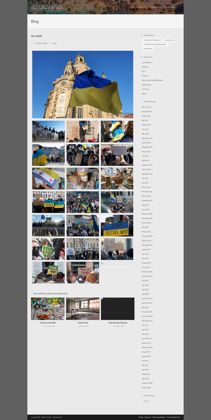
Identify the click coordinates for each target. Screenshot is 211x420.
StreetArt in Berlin (48, 323)
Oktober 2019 (146, 241)
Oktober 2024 (146, 125)
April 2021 (145, 205)
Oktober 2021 (146, 196)
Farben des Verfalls (152, 40)
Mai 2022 (145, 183)
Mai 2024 (145, 129)
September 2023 (147, 147)
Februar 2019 (146, 263)
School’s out (83, 323)
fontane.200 (170, 40)
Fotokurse (145, 67)
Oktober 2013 (146, 343)
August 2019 (146, 249)
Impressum (148, 417)
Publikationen (146, 85)
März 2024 (145, 134)
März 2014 (145, 334)
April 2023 (145, 160)
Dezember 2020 (147, 214)
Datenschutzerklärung (159, 417)
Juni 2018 (145, 285)
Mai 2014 (145, 329)
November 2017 (147, 298)
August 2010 (146, 374)
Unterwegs (145, 89)
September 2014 (147, 321)
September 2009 (147, 383)
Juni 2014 (145, 325)
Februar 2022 (146, 187)
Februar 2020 (146, 232)
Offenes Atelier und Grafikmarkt (152, 80)
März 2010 (145, 379)
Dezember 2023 (147, 138)
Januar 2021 (146, 209)
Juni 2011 (145, 361)
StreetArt (147, 49)
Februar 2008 (146, 387)
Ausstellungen (146, 62)
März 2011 (145, 370)
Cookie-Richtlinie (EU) (173, 417)
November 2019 (147, 236)
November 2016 (147, 312)
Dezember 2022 (147, 165)
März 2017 (145, 307)
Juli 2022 (145, 178)
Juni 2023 (145, 156)
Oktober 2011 (146, 356)
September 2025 (147, 111)
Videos (144, 94)
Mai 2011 (145, 365)
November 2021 (147, 192)
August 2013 (146, 352)
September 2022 (147, 174)
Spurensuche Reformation (154, 44)
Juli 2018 (145, 281)
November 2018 (147, 276)
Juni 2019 (145, 258)
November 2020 (147, 218)
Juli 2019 (145, 254)
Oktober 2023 (146, 143)
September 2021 (147, 200)
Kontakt (140, 417)
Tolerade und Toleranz (117, 323)
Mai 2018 (145, 289)
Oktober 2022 (146, 169)
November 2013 (147, 338)
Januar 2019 (146, 267)
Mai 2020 (145, 227)
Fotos (54, 43)
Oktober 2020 (146, 223)
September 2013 (147, 347)
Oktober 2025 (146, 107)
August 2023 (146, 152)
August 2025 (146, 116)
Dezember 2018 (147, 272)
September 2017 (147, 303)
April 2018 (145, 294)
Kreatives (145, 76)
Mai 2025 (145, 120)
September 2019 (147, 245)
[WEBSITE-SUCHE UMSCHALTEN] (179, 7)
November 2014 (147, 316)
